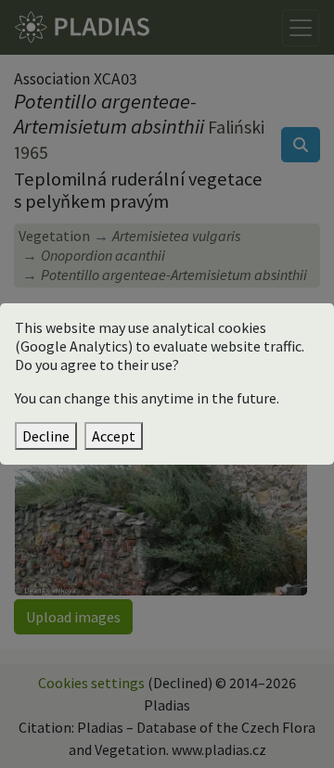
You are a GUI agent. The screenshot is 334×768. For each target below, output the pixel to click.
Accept (113, 436)
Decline (46, 436)
